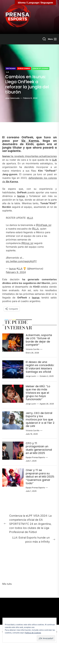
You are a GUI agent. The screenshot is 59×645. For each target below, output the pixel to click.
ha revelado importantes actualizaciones (29, 156)
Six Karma (30, 141)
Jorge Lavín (31, 376)
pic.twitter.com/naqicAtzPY (21, 261)
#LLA (30, 217)
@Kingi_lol (27, 243)
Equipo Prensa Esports (35, 457)
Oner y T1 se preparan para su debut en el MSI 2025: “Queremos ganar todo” (40, 476)
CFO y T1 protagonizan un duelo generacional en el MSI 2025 (39, 448)
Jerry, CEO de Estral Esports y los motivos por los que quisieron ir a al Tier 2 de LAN (40, 419)
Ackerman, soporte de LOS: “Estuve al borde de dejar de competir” (39, 340)
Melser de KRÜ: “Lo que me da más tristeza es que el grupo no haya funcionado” (38, 392)
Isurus (21, 196)
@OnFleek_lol (43, 225)
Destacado (10, 68)
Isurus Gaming (24, 68)
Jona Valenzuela (12, 98)
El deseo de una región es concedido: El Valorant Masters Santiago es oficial (40, 367)
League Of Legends (41, 68)
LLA (7, 72)
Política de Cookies (33, 633)
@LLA (35, 228)
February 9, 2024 (16, 272)
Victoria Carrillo (32, 349)
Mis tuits (7, 583)
